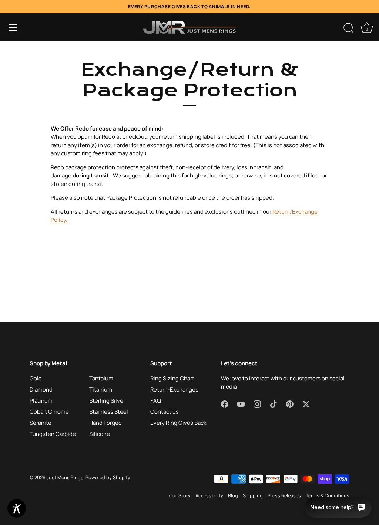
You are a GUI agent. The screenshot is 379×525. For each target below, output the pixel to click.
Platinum (41, 400)
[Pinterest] (290, 404)
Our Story (180, 495)
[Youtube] (241, 404)
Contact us (164, 412)
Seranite (40, 423)
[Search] (349, 28)
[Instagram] (257, 404)
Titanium (100, 389)
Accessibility (209, 495)
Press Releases (284, 495)
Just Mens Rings (65, 477)
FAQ (155, 400)
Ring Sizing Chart (172, 378)
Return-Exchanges (174, 389)
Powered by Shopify (107, 477)
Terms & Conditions (327, 495)
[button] (13, 27)
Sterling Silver (107, 400)
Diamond (41, 389)
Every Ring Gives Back (178, 423)
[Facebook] (224, 404)
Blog (233, 495)
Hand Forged (105, 423)
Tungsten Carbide (53, 434)
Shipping (253, 495)
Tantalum (101, 378)
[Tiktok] (273, 404)
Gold (36, 378)
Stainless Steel (108, 412)
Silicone (99, 434)
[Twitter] (306, 404)
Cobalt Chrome (49, 412)
